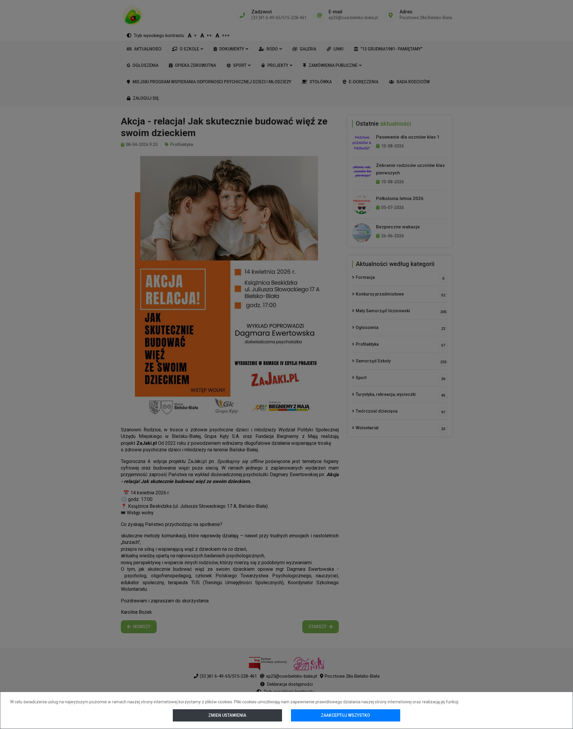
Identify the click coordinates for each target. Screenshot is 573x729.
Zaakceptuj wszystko (345, 715)
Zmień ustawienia (228, 715)
